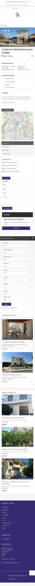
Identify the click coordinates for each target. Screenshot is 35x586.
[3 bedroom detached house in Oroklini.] (17, 123)
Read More (11, 346)
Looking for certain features (10, 307)
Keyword (5, 291)
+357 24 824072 (12, 162)
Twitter (7, 150)
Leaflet (19, 139)
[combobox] (17, 245)
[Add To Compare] (3, 30)
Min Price (5, 263)
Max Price (6, 270)
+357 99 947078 (12, 165)
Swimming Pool (9, 87)
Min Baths (6, 284)
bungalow (6, 515)
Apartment (5, 507)
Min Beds (5, 277)
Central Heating (9, 78)
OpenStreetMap (25, 139)
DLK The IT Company (21, 579)
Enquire (16, 228)
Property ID (6, 297)
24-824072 (19, 21)
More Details (5, 422)
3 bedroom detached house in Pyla (12, 375)
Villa (4, 528)
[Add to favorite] (6, 31)
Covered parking (9, 81)
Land (4, 517)
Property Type (7, 256)
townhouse (6, 525)
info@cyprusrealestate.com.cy (20, 1)
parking (7, 84)
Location (5, 243)
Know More (6, 178)
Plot (4, 520)
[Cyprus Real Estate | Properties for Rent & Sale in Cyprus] (17, 14)
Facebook (7, 146)
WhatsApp (7, 154)
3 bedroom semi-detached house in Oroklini (14, 449)
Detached (5, 509)
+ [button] (3, 114)
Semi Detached (7, 523)
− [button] (3, 116)
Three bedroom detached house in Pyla (13, 418)
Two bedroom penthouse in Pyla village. (13, 342)
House (4, 512)
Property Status (7, 249)
